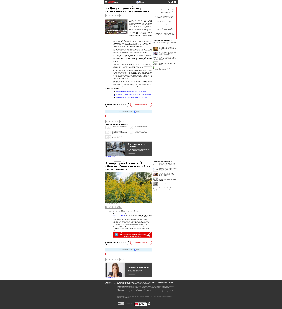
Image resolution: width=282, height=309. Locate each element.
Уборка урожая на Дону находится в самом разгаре (141, 132)
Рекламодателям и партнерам (124, 283)
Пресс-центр (132, 282)
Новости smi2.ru (110, 156)
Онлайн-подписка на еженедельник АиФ (157, 282)
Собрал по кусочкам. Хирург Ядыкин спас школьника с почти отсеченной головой (167, 58)
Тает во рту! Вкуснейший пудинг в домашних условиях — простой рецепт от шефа (167, 174)
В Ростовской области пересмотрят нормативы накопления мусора (165, 17)
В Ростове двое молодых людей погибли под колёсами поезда (165, 28)
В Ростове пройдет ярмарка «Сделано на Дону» (118, 136)
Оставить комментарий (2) (141, 104)
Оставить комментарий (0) (141, 242)
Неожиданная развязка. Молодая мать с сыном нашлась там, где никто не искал (165, 34)
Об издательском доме (122, 282)
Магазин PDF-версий (141, 282)
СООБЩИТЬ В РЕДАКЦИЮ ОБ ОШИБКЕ (141, 283)
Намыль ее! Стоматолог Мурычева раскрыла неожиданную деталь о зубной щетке (167, 68)
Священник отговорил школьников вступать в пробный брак (119, 132)
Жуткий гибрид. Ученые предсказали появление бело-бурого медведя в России (167, 44)
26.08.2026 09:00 (109, 161)
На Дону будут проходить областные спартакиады (141, 127)
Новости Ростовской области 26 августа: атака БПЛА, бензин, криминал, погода (165, 11)
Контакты (171, 282)
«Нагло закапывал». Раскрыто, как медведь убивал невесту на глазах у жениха (167, 179)
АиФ (116, 203)
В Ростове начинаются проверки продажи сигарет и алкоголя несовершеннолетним (119, 127)
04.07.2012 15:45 (108, 6)
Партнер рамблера (129, 303)
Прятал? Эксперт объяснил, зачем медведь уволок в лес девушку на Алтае (167, 63)
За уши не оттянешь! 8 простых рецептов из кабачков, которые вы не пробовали (167, 48)
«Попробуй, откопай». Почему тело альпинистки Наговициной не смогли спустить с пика (167, 53)
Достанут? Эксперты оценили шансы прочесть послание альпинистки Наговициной (167, 164)
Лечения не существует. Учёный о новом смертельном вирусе (167, 183)
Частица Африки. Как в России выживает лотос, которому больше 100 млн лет (167, 189)
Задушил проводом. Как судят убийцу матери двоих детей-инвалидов (165, 23)
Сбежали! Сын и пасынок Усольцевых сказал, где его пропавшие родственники (168, 169)
